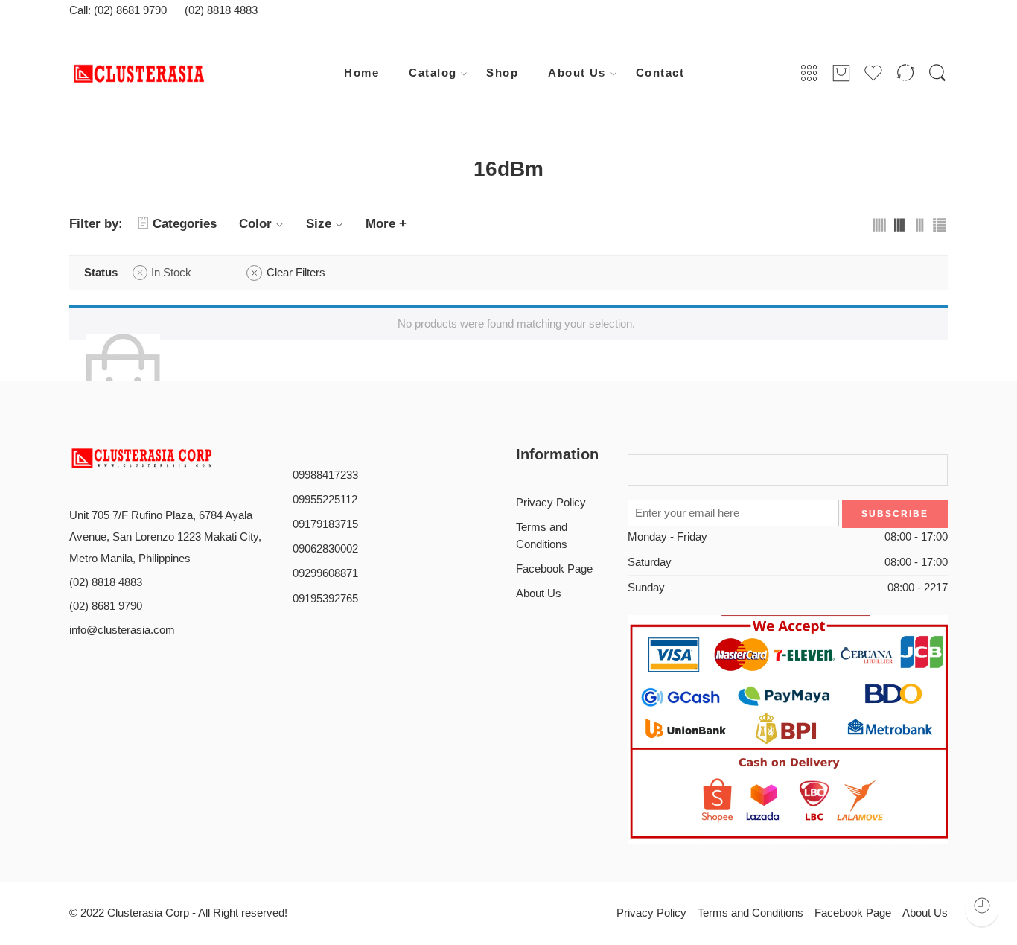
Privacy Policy (551, 503)
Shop (502, 73)
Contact (660, 73)
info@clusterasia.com (122, 630)
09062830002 (325, 549)
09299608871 (325, 573)
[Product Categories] (809, 73)
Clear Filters (296, 273)
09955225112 (325, 500)
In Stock (171, 273)
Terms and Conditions (541, 535)
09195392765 (325, 599)
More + (386, 224)
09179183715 (325, 524)
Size (318, 224)
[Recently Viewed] (981, 909)
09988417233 (325, 475)
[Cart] (841, 73)
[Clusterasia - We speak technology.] (185, 74)
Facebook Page (554, 569)
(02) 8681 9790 (105, 606)
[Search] (937, 73)
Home (361, 73)
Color (255, 224)
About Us (577, 73)
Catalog (432, 73)
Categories (185, 224)
